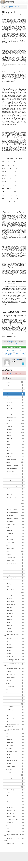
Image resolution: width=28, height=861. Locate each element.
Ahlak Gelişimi (15, 707)
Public (14, 733)
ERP (15, 397)
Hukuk (14, 536)
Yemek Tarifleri (15, 686)
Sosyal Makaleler (15, 524)
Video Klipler (15, 822)
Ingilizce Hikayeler (15, 560)
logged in (11, 373)
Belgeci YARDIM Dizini (15, 509)
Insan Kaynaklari (14, 575)
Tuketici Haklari (15, 542)
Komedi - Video (15, 813)
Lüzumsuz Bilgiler (15, 515)
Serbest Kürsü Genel (15, 760)
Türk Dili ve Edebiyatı (15, 474)
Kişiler (14, 592)
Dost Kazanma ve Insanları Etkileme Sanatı (13, 635)
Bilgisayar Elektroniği (15, 480)
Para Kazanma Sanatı (14, 698)
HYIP (15, 701)
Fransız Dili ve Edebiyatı (15, 465)
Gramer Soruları (15, 557)
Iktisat (14, 545)
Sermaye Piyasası (15, 548)
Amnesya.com (15, 695)
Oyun (14, 692)
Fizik (15, 441)
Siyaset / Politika (15, 766)
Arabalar (15, 506)
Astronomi (15, 426)
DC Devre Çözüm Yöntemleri (15, 483)
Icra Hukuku (15, 539)
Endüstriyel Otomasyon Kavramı (15, 486)
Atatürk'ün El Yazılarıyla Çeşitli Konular (13, 664)
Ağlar (15, 385)
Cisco (15, 388)
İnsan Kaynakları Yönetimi (15, 578)
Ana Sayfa (4, 6)
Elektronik (14, 477)
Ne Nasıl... (14, 683)
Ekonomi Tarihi (15, 781)
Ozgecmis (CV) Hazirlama (15, 518)
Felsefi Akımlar (15, 494)
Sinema (15, 653)
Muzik (15, 757)
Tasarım (15, 411)
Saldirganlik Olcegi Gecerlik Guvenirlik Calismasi (13, 725)
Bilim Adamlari (15, 601)
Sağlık (14, 736)
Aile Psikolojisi (15, 709)
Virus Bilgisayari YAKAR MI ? (8, 354)
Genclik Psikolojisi (15, 721)
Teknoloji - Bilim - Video (15, 819)
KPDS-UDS (15, 566)
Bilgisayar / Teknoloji (15, 751)
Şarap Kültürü (15, 521)
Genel (14, 503)
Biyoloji (15, 432)
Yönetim (14, 831)
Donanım (17, 6)
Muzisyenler (15, 613)
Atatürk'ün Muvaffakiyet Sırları (15, 668)
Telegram (15, 772)
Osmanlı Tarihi (15, 784)
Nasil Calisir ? (15, 489)
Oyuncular (15, 616)
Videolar (14, 804)
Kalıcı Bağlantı (15, 343)
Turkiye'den (15, 533)
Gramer (15, 554)
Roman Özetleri (15, 471)
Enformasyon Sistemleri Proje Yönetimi (13, 835)
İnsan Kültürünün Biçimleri (15, 497)
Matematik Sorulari (15, 674)
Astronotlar (15, 595)
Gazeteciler (15, 610)
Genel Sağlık (15, 742)
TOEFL (15, 569)
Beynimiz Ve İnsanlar (15, 718)
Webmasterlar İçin (15, 417)
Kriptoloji (15, 450)
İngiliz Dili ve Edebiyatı (15, 468)
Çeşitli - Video (15, 807)
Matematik (14, 671)
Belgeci (22, 15)
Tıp (14, 798)
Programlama (15, 408)
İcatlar (15, 444)
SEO (15, 586)
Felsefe (14, 491)
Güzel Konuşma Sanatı (15, 638)
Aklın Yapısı (15, 712)
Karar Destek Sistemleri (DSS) (15, 512)
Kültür (14, 641)
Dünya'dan (15, 530)
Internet (14, 581)
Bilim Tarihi (15, 429)
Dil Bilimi (15, 644)
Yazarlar (15, 628)
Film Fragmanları (15, 810)
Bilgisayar (11, 6)
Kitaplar (15, 650)
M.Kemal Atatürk (14, 656)
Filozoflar (15, 607)
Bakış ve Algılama (15, 715)
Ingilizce (14, 551)
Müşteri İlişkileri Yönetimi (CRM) (13, 839)
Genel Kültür (15, 647)
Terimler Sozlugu (15, 414)
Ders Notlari (14, 456)
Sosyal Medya (14, 769)
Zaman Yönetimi (15, 843)
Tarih (14, 775)
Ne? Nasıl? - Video (15, 816)
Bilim (14, 423)
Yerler (14, 825)
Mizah (15, 754)
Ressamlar (15, 625)
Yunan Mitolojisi (15, 790)
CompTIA (15, 391)
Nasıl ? (15, 405)
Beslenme (15, 739)
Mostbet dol (14, 680)
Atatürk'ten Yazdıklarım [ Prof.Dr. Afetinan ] (13, 660)
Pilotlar (15, 622)
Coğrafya (15, 438)
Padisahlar (15, 619)
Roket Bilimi (15, 453)
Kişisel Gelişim (14, 631)
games (14, 500)
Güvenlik (15, 400)
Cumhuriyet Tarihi (15, 778)
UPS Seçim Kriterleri (20, 353)
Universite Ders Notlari (15, 459)
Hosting (15, 583)
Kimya (15, 447)
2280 (17, 360)
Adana (15, 828)
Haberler (14, 527)
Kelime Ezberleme (15, 563)
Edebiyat (14, 462)
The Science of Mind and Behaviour (13, 730)
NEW (14, 689)
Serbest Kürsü (14, 748)
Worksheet (15, 572)
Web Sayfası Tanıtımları (15, 589)
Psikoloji (14, 704)
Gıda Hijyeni (15, 745)
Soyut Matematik (15, 677)
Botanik (15, 435)
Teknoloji (14, 792)
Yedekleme (15, 420)
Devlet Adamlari (15, 604)
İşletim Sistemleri (15, 402)
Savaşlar (15, 787)
